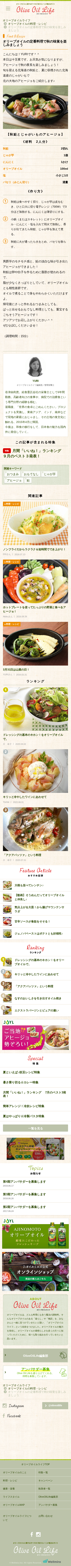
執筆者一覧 (44, 1488)
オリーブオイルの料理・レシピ (27, 23)
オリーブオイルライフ (16, 20)
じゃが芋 (50, 474)
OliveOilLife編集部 (35, 1355)
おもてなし (31, 474)
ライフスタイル (11, 1496)
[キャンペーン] (35, 1149)
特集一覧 (43, 1472)
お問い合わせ (45, 1516)
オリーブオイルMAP (14, 1505)
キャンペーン (45, 1480)
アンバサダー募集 (47, 1505)
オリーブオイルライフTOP (35, 1464)
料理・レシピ (10, 1480)
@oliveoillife (55, 1405)
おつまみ (13, 474)
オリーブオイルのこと (15, 1472)
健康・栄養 (9, 1488)
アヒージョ (14, 480)
